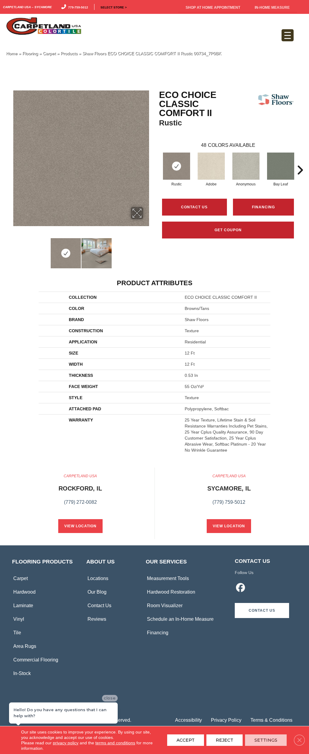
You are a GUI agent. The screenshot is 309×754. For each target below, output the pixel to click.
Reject (224, 740)
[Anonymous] (246, 166)
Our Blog (97, 592)
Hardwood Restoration (171, 592)
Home (12, 53)
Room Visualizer (165, 605)
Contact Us (194, 207)
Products (69, 53)
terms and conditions (115, 742)
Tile (17, 632)
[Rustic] (176, 166)
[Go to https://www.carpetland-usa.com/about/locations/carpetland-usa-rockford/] (80, 493)
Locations (98, 578)
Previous (15, 250)
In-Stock (22, 673)
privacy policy (65, 742)
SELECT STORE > (113, 7)
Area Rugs (24, 646)
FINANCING (263, 207)
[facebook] (240, 588)
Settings (265, 740)
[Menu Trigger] (288, 35)
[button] (262, 610)
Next (147, 250)
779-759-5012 (77, 7)
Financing (157, 632)
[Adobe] (211, 166)
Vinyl (18, 619)
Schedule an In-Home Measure (180, 619)
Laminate (23, 605)
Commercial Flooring (35, 659)
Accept (186, 740)
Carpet (49, 53)
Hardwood (24, 592)
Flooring (30, 53)
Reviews (97, 619)
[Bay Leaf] (281, 166)
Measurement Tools (168, 578)
